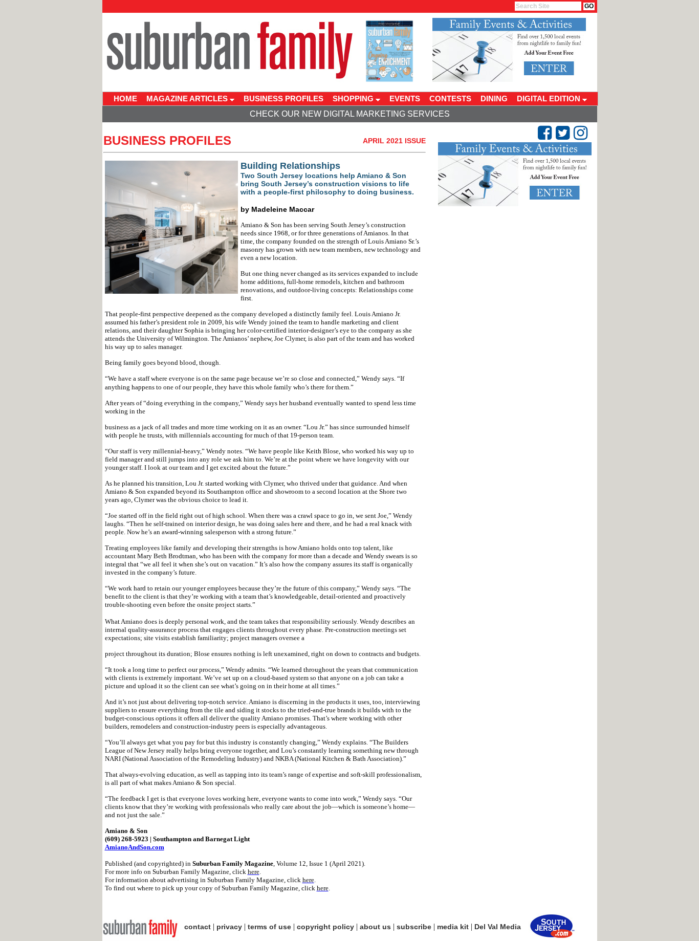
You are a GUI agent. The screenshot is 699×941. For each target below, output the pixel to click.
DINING (494, 98)
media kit (453, 927)
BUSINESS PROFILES (283, 98)
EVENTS (404, 98)
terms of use (269, 927)
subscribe (414, 927)
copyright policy (325, 927)
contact (197, 927)
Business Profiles (167, 140)
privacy (229, 927)
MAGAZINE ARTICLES (188, 98)
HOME (125, 98)
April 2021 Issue (394, 141)
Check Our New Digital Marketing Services (350, 114)
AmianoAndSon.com (134, 847)
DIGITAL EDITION (549, 98)
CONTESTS (450, 98)
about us (375, 927)
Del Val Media (497, 927)
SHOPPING (354, 98)
